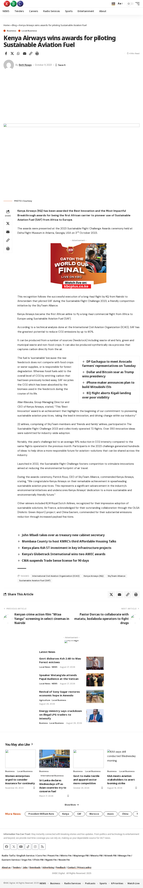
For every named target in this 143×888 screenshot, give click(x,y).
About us (6, 867)
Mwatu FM (97, 855)
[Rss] (42, 846)
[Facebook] (6, 846)
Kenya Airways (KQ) (94, 576)
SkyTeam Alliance (116, 576)
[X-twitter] (14, 846)
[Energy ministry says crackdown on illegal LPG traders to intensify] (95, 715)
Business (11, 31)
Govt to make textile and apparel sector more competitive (86, 779)
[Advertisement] (71, 97)
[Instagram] (35, 846)
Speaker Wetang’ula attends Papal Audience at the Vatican (58, 677)
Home (6, 25)
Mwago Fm (124, 855)
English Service (25, 855)
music (110, 813)
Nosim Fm (64, 859)
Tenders (17, 867)
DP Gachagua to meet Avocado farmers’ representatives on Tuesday (109, 364)
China (125, 813)
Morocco (94, 813)
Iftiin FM (38, 859)
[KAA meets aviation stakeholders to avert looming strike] (122, 759)
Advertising (48, 867)
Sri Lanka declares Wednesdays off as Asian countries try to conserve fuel (52, 785)
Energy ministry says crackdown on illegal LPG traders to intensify (60, 714)
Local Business (29, 31)
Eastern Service (11, 859)
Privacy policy (84, 867)
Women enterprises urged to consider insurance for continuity (20, 779)
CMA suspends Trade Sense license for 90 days (55, 561)
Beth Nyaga (25, 64)
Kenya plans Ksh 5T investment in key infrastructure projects (66, 548)
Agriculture (44, 700)
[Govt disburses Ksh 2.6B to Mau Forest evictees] (95, 663)
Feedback (61, 867)
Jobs (25, 867)
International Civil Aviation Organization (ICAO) (56, 576)
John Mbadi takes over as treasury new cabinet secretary (63, 535)
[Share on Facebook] (5, 53)
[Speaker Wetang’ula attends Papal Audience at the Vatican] (95, 679)
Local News (44, 667)
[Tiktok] (28, 846)
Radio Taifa (8, 855)
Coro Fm (41, 855)
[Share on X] (12, 53)
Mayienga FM (81, 855)
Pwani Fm (53, 855)
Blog (14, 25)
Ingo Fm (26, 859)
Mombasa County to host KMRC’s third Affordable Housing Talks (69, 541)
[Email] (24, 53)
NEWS (54, 667)
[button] (113, 3)
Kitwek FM (110, 855)
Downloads (34, 867)
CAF (79, 813)
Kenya (65, 813)
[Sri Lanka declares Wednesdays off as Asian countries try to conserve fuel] (54, 759)
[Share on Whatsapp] (18, 53)
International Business (52, 775)
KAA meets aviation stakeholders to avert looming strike (121, 779)
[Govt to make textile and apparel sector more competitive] (88, 759)
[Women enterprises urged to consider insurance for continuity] (20, 759)
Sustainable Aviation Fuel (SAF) (34, 580)
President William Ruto (41, 813)
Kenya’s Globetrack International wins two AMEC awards (63, 554)
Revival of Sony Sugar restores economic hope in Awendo (59, 693)
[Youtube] (21, 846)
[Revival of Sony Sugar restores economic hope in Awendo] (95, 696)
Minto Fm (66, 855)
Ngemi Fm (51, 859)
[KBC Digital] (13, 3)
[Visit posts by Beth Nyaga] (8, 65)
